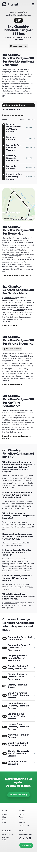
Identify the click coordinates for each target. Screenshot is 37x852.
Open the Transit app (9, 298)
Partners (6, 831)
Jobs (21, 820)
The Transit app (18, 310)
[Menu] (33, 4)
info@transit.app (25, 835)
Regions (5, 814)
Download (26, 845)
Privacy (22, 823)
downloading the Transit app (21, 508)
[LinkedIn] (30, 838)
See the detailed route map (15, 275)
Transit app (29, 365)
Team (21, 817)
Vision (21, 814)
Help (4, 823)
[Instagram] (20, 838)
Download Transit (17, 794)
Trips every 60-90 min (20, 46)
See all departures (11, 385)
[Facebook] (27, 838)
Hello (4, 810)
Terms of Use (24, 825)
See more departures (12, 115)
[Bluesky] (23, 838)
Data (4, 840)
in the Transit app (20, 564)
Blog (4, 817)
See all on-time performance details (16, 437)
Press (4, 820)
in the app (30, 524)
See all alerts (8, 326)
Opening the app (15, 255)
